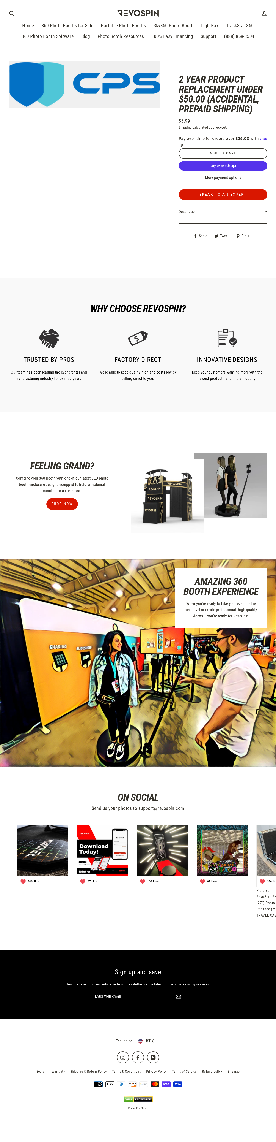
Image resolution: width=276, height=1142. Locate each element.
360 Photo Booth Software (48, 36)
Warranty (58, 1071)
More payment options (223, 177)
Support (208, 36)
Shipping (185, 127)
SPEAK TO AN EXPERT (223, 194)
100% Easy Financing (172, 36)
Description (188, 211)
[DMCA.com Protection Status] (138, 1099)
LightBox (210, 25)
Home (28, 25)
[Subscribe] (177, 997)
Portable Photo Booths (123, 25)
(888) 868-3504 (239, 36)
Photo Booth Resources (121, 36)
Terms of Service (184, 1071)
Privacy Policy (156, 1071)
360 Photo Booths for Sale (67, 25)
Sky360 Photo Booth (173, 25)
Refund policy (212, 1071)
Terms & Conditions (126, 1071)
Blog (85, 36)
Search (41, 1071)
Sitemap (233, 1071)
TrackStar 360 (240, 25)
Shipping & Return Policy (88, 1071)
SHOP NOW (62, 504)
